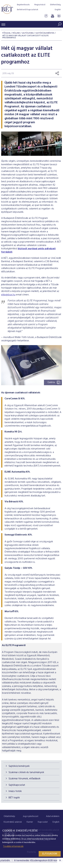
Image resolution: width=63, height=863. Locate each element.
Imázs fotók (15, 791)
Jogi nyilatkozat (30, 816)
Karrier (30, 822)
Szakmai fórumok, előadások (24, 779)
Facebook (46, 16)
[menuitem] (9, 816)
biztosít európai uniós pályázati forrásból (28, 250)
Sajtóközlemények (19, 766)
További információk (13, 846)
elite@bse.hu (8, 295)
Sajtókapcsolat (16, 785)
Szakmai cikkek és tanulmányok (26, 772)
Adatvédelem (52, 816)
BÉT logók (14, 798)
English (58, 9)
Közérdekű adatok (13, 822)
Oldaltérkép (9, 816)
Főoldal (6, 33)
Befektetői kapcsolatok (27, 9)
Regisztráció (39, 4)
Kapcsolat (43, 822)
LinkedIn (59, 16)
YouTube (52, 16)
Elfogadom (49, 854)
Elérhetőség (55, 4)
